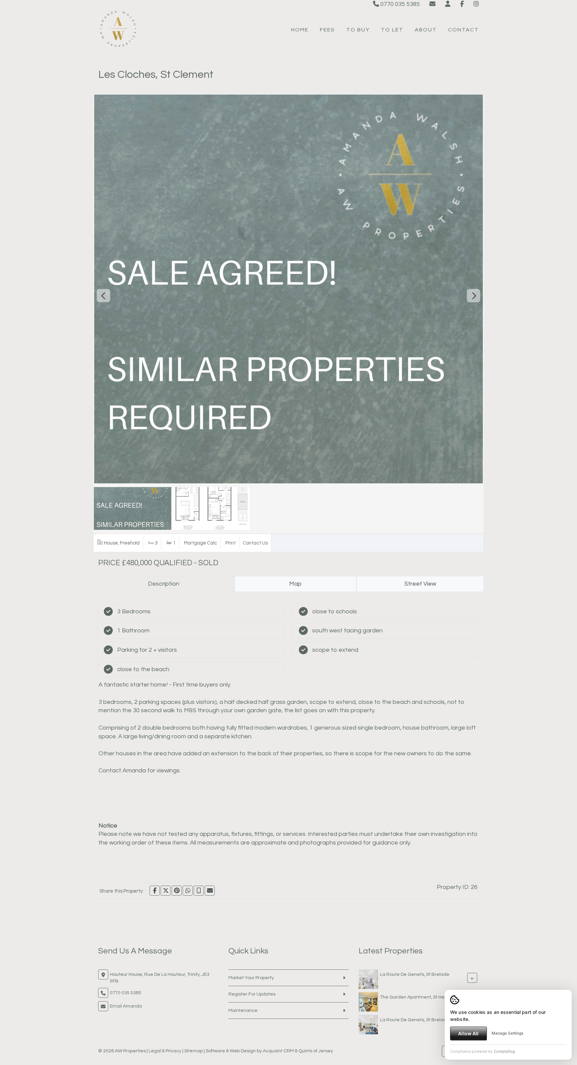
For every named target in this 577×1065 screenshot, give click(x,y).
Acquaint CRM (278, 1051)
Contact (463, 29)
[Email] (210, 891)
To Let (392, 29)
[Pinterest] (177, 891)
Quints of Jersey (316, 1051)
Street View (420, 584)
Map (295, 584)
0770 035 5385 (399, 4)
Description (163, 584)
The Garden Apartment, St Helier (415, 997)
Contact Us (255, 543)
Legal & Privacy (165, 1051)
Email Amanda (126, 1006)
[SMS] (199, 891)
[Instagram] (476, 4)
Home (300, 29)
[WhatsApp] (188, 891)
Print (230, 543)
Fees (327, 29)
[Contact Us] (447, 4)
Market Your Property (251, 977)
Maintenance (242, 1010)
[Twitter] (166, 891)
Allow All (468, 1033)
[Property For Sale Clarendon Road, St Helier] (368, 1001)
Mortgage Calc (200, 543)
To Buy (358, 29)
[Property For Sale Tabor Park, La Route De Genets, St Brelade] (368, 978)
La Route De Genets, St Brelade (414, 974)
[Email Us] (432, 4)
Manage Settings (507, 1033)
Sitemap (193, 1051)
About (426, 29)
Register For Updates (251, 994)
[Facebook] (462, 4)
